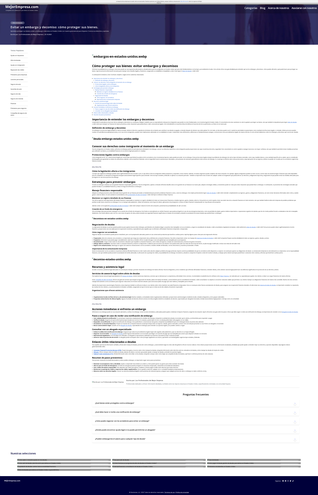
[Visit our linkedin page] (285, 481)
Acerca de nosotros (278, 8)
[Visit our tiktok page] (293, 481)
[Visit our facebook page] (283, 481)
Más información (184, 1)
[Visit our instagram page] (288, 481)
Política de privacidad (182, 492)
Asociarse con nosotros (304, 8)
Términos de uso (169, 492)
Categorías (250, 8)
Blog (262, 8)
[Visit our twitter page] (290, 481)
